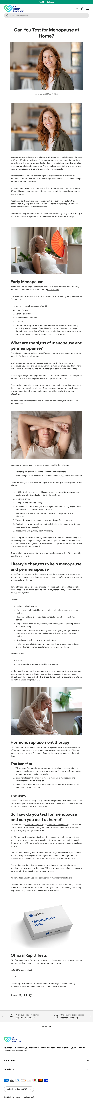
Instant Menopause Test (21, 970)
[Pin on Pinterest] (30, 995)
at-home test (59, 868)
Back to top (46, 1026)
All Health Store (14, 1097)
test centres (55, 963)
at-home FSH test (29, 960)
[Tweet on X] (20, 995)
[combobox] (46, 15)
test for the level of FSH (57, 824)
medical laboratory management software (53, 878)
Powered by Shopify (28, 1097)
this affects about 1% (52, 328)
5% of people (53, 289)
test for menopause (34, 824)
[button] (82, 8)
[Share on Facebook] (25, 995)
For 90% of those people (45, 331)
